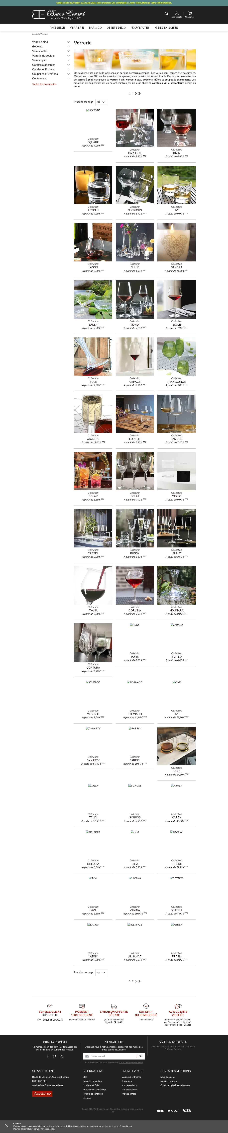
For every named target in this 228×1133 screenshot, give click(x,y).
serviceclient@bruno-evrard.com (47, 1085)
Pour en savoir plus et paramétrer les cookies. (34, 1129)
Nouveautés (140, 27)
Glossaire (87, 1098)
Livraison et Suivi (91, 1085)
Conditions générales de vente (175, 1085)
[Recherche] (166, 14)
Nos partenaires (129, 1089)
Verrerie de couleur (43, 55)
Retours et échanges (93, 1094)
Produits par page (83, 101)
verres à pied (85, 79)
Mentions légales (168, 1081)
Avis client (170, 1046)
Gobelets (37, 46)
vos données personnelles (131, 1062)
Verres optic (39, 60)
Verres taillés (40, 51)
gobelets (148, 79)
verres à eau (133, 79)
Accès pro (44, 1093)
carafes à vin (159, 83)
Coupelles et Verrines (45, 74)
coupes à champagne (177, 79)
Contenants (39, 78)
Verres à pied (40, 42)
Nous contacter (167, 1077)
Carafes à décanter (43, 64)
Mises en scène (166, 27)
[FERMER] (6, 1125)
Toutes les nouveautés (44, 84)
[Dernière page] (139, 93)
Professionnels (129, 1094)
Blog (85, 1077)
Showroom (127, 1081)
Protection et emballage (94, 1089)
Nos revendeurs (129, 1085)
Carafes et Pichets (43, 69)
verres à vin (117, 79)
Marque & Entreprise (131, 1077)
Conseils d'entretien (92, 1081)
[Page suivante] (136, 93)
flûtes (157, 79)
